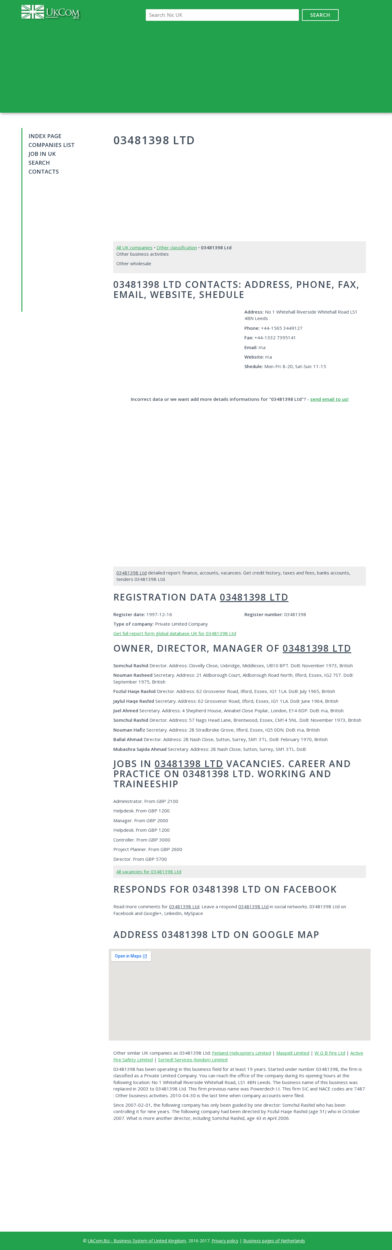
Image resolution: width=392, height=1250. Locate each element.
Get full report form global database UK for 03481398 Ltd (174, 633)
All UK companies (134, 247)
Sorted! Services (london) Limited (193, 1059)
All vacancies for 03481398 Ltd (148, 871)
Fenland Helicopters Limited (241, 1053)
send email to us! (329, 399)
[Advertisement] (241, 67)
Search (320, 15)
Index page (45, 136)
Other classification (176, 247)
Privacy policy (225, 1241)
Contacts (43, 171)
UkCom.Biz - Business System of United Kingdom (137, 1241)
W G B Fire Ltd (330, 1053)
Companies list (51, 145)
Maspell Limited (292, 1053)
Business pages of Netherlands (274, 1241)
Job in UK (42, 153)
